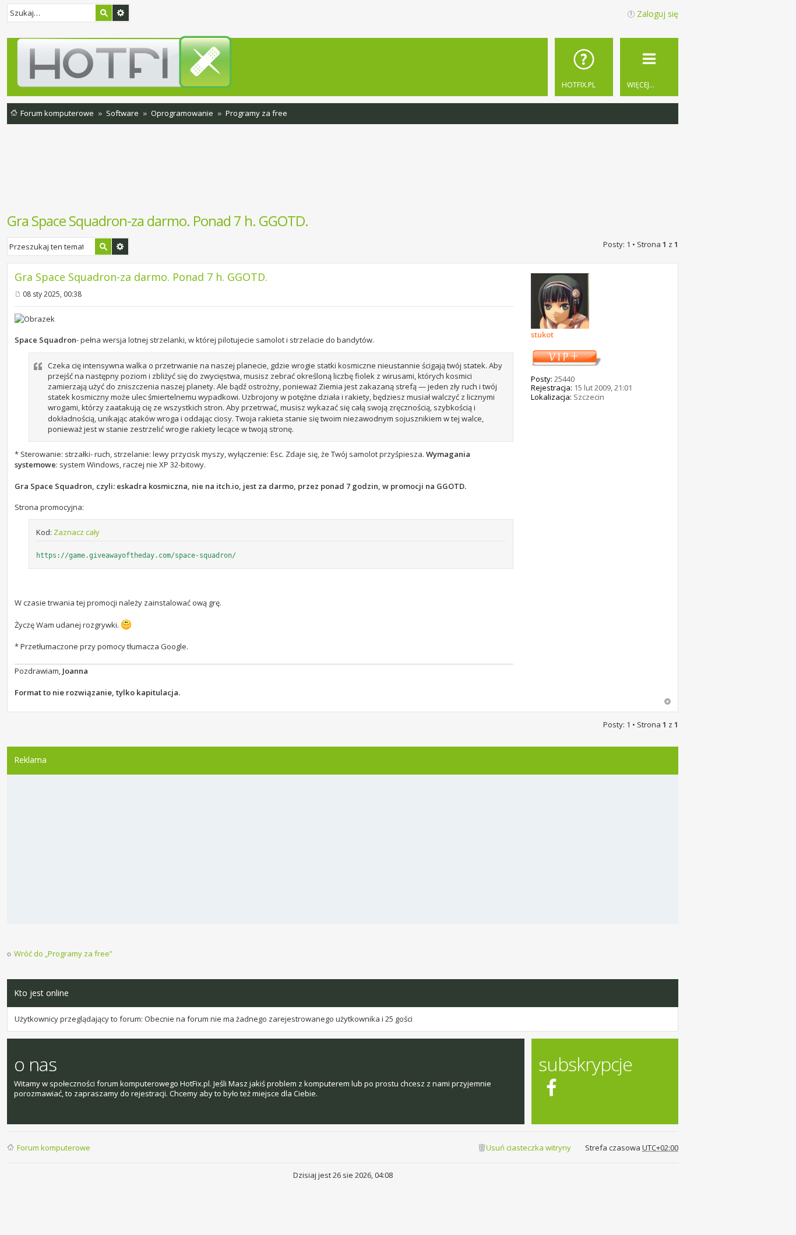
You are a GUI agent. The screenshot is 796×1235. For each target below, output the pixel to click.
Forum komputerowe (53, 1147)
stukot (542, 334)
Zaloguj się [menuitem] (657, 13)
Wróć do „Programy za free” (63, 954)
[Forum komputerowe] (345, 62)
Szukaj (104, 13)
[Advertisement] (343, 174)
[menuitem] (584, 67)
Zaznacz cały (77, 532)
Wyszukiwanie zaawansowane (120, 13)
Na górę (667, 701)
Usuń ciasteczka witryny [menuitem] (528, 1147)
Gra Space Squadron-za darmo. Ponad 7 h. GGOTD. (157, 220)
